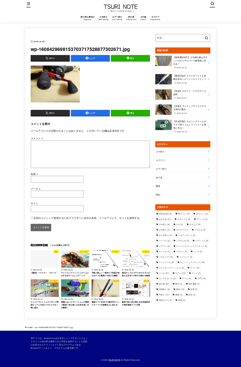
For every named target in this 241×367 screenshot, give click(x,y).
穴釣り (164, 294)
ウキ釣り (164, 224)
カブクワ (160, 160)
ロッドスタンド (167, 278)
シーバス (164, 240)
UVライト (202, 213)
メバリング (185, 256)
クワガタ (200, 229)
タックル (164, 251)
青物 (181, 300)
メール (35, 188)
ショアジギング (186, 235)
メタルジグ (166, 256)
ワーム (186, 278)
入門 (201, 278)
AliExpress (165, 213)
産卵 (194, 289)
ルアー (180, 273)
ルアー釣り (161, 168)
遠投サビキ (165, 300)
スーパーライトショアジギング (191, 246)
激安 (180, 289)
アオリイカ (184, 219)
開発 (158, 186)
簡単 (178, 294)
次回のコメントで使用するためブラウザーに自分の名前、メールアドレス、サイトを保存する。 (87, 218)
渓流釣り (164, 289)
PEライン (184, 213)
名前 (34, 173)
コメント (37, 138)
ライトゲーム (166, 262)
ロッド (196, 273)
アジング (202, 219)
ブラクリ (181, 251)
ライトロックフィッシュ (171, 267)
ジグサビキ (182, 240)
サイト (34, 203)
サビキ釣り (165, 235)
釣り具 (159, 177)
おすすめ (165, 219)
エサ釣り (160, 151)
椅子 (178, 283)
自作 (192, 294)
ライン (194, 267)
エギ (179, 224)
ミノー (197, 251)
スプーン (164, 246)
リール (164, 273)
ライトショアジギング (192, 262)
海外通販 (194, 283)
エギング (194, 224)
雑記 (158, 194)
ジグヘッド (202, 240)
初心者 (164, 283)
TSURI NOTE (114, 359)
